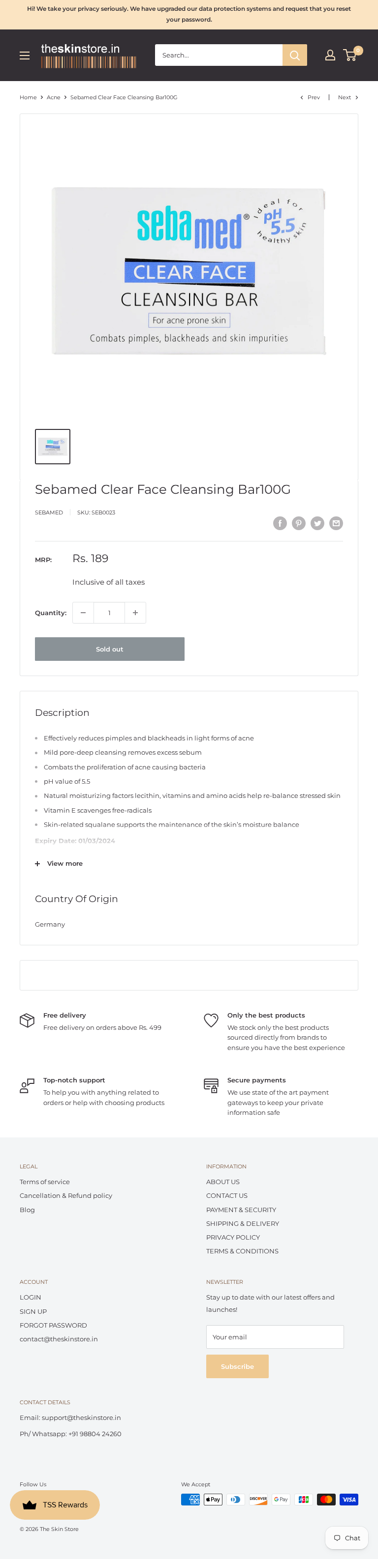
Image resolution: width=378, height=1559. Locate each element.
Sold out (110, 649)
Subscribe (237, 1366)
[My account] (330, 55)
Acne (54, 97)
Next (344, 97)
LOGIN (30, 1297)
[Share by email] (336, 523)
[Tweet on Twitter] (317, 523)
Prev (314, 97)
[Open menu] (25, 55)
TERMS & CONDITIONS (242, 1251)
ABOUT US (223, 1182)
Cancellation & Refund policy (66, 1195)
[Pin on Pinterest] (299, 523)
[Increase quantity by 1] (135, 612)
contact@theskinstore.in (59, 1339)
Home (28, 97)
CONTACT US (227, 1195)
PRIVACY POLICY (233, 1237)
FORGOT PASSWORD (53, 1325)
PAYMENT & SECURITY (241, 1210)
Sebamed (49, 512)
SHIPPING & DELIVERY (242, 1223)
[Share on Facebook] (280, 523)
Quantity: (50, 613)
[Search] (295, 55)
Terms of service (45, 1182)
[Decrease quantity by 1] (83, 612)
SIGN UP (33, 1311)
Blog (27, 1210)
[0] (350, 55)
